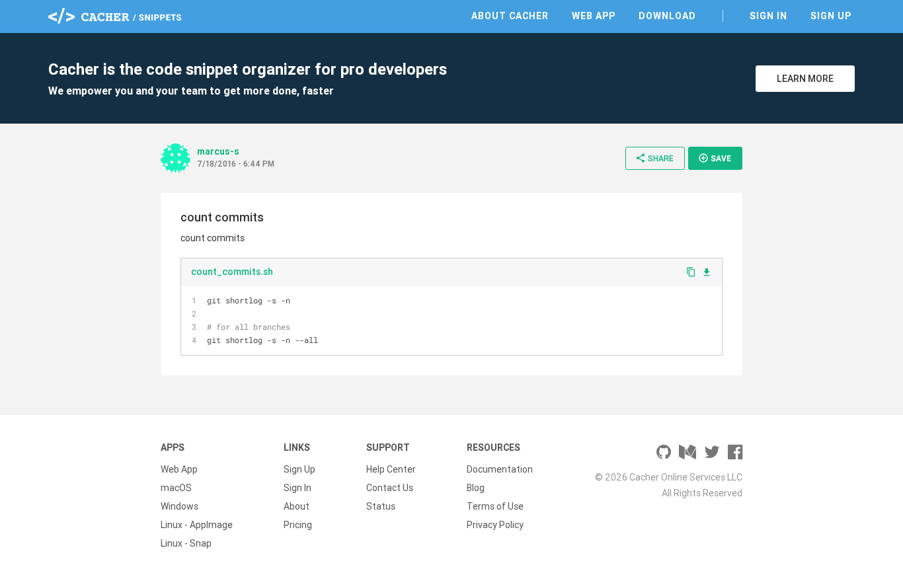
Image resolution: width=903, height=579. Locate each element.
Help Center (391, 469)
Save (714, 158)
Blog (476, 488)
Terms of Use (495, 506)
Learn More (805, 79)
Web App (593, 16)
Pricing (298, 525)
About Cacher (510, 16)
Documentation (500, 469)
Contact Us (389, 488)
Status (380, 506)
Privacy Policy (495, 525)
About (296, 506)
